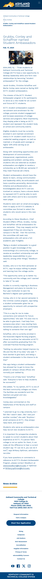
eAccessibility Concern (21, 555)
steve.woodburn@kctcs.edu (14, 466)
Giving (21, 531)
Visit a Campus (21, 517)
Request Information (21, 514)
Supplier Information (21, 548)
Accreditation (21, 545)
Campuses (21, 534)
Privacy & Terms (21, 552)
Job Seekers (21, 538)
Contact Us (21, 559)
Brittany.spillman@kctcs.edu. (17, 468)
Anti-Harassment (21, 541)
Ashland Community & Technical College (16, 16)
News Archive (7, 20)
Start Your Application (21, 523)
